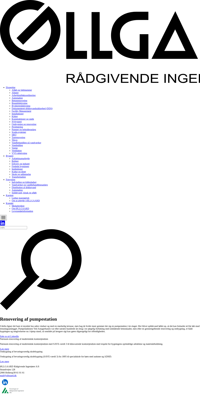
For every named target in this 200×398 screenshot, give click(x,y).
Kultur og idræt (19, 171)
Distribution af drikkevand (24, 187)
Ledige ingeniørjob (20, 198)
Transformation (19, 177)
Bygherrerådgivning (21, 106)
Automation (17, 98)
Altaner (15, 92)
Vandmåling (17, 145)
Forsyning (10, 179)
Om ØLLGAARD (20, 208)
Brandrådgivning (19, 103)
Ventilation (17, 150)
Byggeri (9, 156)
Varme (15, 148)
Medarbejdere (18, 206)
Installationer (18, 113)
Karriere (9, 195)
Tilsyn (14, 140)
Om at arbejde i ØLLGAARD (26, 200)
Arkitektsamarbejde (21, 158)
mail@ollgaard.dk (8, 375)
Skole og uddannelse (21, 174)
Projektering (17, 127)
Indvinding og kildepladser (24, 182)
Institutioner (17, 169)
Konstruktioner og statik (23, 119)
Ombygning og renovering (24, 124)
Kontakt (9, 203)
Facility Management (21, 111)
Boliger (15, 161)
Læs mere (4, 349)
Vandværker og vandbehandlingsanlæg (30, 185)
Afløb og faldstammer (22, 90)
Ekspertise (10, 87)
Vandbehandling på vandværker (26, 142)
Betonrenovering (19, 100)
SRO (14, 135)
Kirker (15, 116)
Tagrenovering (18, 137)
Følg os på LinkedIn (9, 336)
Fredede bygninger (20, 166)
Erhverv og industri (21, 164)
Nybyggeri (17, 121)
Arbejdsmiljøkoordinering (24, 95)
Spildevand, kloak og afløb (24, 192)
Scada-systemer (19, 132)
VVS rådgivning (19, 153)
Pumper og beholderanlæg (24, 129)
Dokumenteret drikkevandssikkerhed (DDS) (32, 108)
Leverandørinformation (22, 211)
